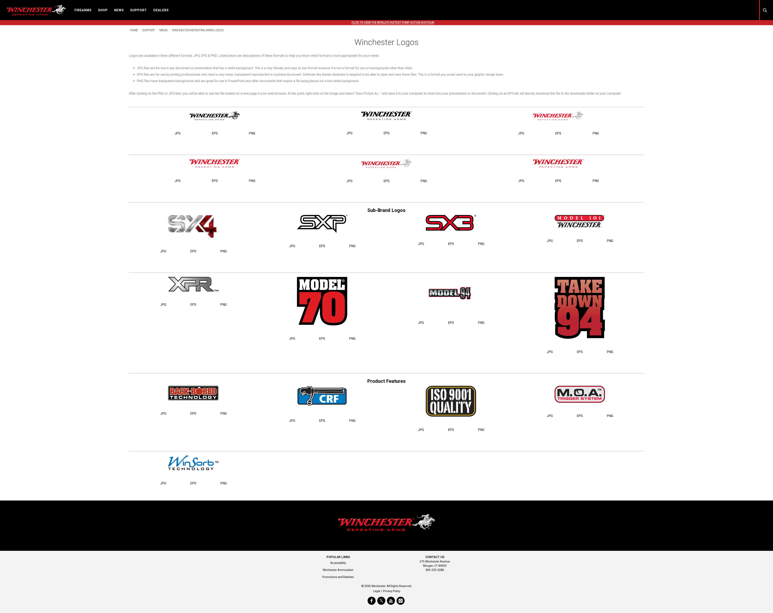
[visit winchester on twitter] (381, 601)
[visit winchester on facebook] (372, 601)
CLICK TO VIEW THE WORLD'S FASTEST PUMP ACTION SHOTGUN (392, 22)
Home (134, 30)
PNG (252, 133)
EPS (215, 133)
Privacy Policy (391, 591)
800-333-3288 (435, 570)
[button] (83, 10)
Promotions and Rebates (338, 577)
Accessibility (338, 562)
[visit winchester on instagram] (401, 601)
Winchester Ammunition (338, 570)
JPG (178, 133)
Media (163, 30)
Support (148, 30)
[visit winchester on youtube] (391, 601)
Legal (376, 591)
